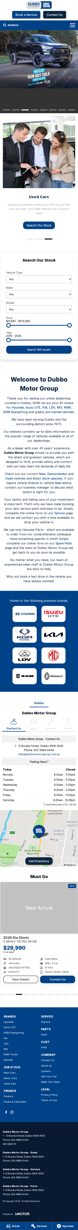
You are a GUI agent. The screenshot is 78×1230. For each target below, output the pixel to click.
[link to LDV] (24, 655)
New (42, 474)
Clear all (39, 267)
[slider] (8, 325)
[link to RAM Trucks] (24, 676)
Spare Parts (63, 543)
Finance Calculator (15, 1101)
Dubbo (39, 703)
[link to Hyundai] (24, 614)
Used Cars (10, 1083)
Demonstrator (57, 474)
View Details (20, 979)
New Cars (10, 1072)
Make (9, 287)
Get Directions (39, 861)
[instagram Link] (11, 1112)
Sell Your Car (49, 1076)
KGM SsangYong (15, 412)
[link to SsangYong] (24, 635)
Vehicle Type (14, 272)
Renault (8, 1059)
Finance (8, 1096)
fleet (58, 483)
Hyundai (18, 407)
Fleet (44, 1047)
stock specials (52, 478)
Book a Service (26, 15)
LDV (52, 407)
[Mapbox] (10, 863)
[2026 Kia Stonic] (39, 908)
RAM (67, 407)
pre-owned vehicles (59, 412)
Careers (46, 1071)
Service (59, 513)
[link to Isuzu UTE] (53, 614)
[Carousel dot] (6, 109)
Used (9, 478)
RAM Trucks (11, 1054)
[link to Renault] (53, 676)
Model (10, 302)
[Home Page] (39, 5)
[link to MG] (53, 655)
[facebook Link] (6, 1112)
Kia (5, 1038)
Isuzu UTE (33, 407)
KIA (44, 407)
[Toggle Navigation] (72, 25)
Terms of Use (49, 1100)
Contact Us (55, 15)
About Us (46, 1065)
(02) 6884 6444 (44, 750)
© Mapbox (70, 865)
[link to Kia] (53, 635)
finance (33, 483)
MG (59, 407)
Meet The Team (50, 1081)
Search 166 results (39, 349)
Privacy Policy (49, 1094)
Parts (44, 1034)
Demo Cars (10, 1078)
